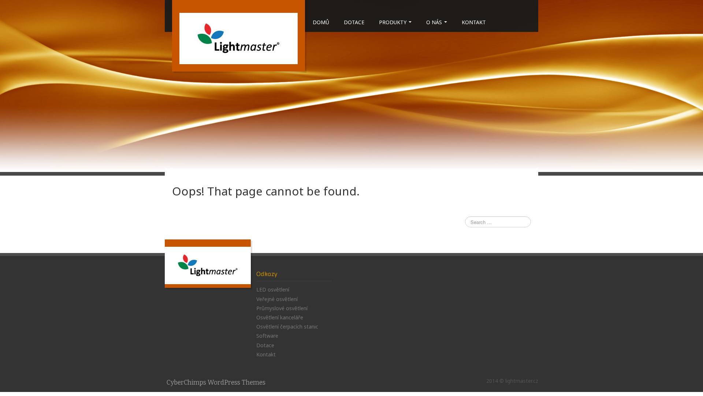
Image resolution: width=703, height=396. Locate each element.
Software (267, 335)
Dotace (354, 22)
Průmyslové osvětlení (282, 308)
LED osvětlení (272, 289)
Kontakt (474, 22)
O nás (434, 22)
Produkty (393, 22)
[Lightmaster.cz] (238, 38)
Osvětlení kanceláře (279, 317)
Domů (321, 22)
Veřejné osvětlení (277, 299)
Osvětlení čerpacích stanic (287, 326)
